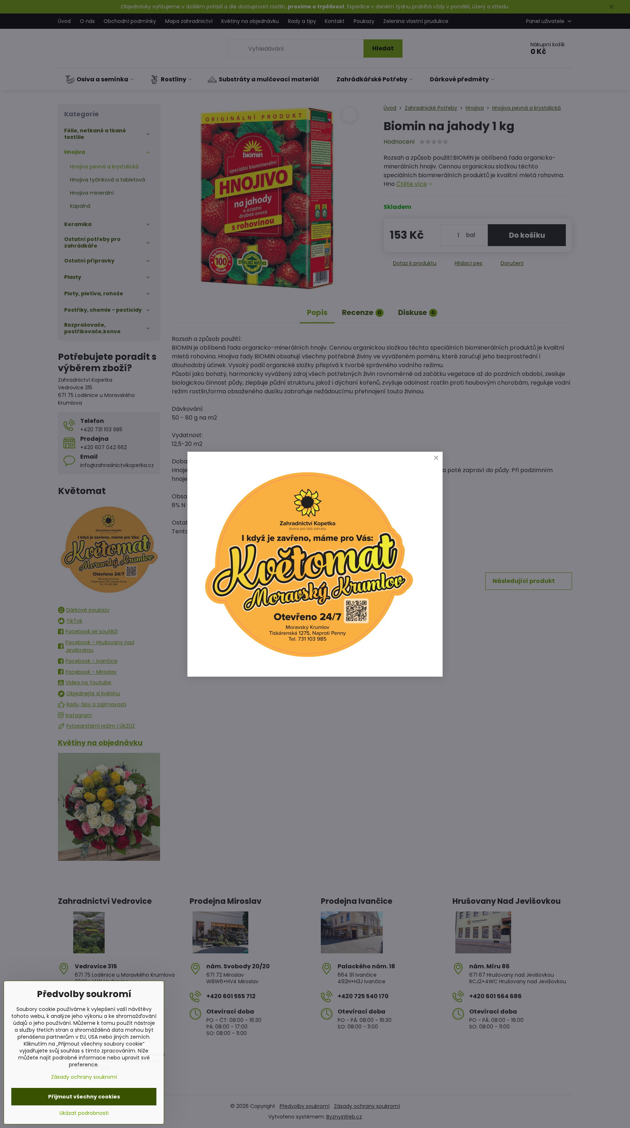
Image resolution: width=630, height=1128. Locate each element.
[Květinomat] (308, 660)
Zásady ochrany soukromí (84, 1077)
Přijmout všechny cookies (84, 1096)
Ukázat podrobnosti (84, 1113)
